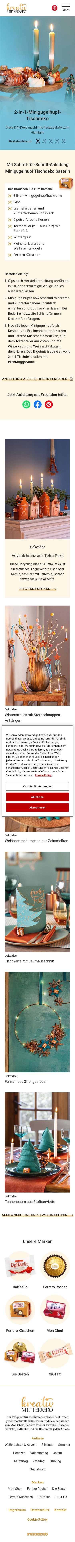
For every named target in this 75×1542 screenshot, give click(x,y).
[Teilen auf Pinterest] (49, 404)
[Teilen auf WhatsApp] (26, 404)
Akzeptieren (37, 807)
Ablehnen (37, 797)
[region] (37, 771)
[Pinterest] (54, 8)
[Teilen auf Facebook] (38, 404)
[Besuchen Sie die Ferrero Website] (37, 1534)
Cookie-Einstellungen (37, 786)
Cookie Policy (43, 775)
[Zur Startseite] (17, 8)
